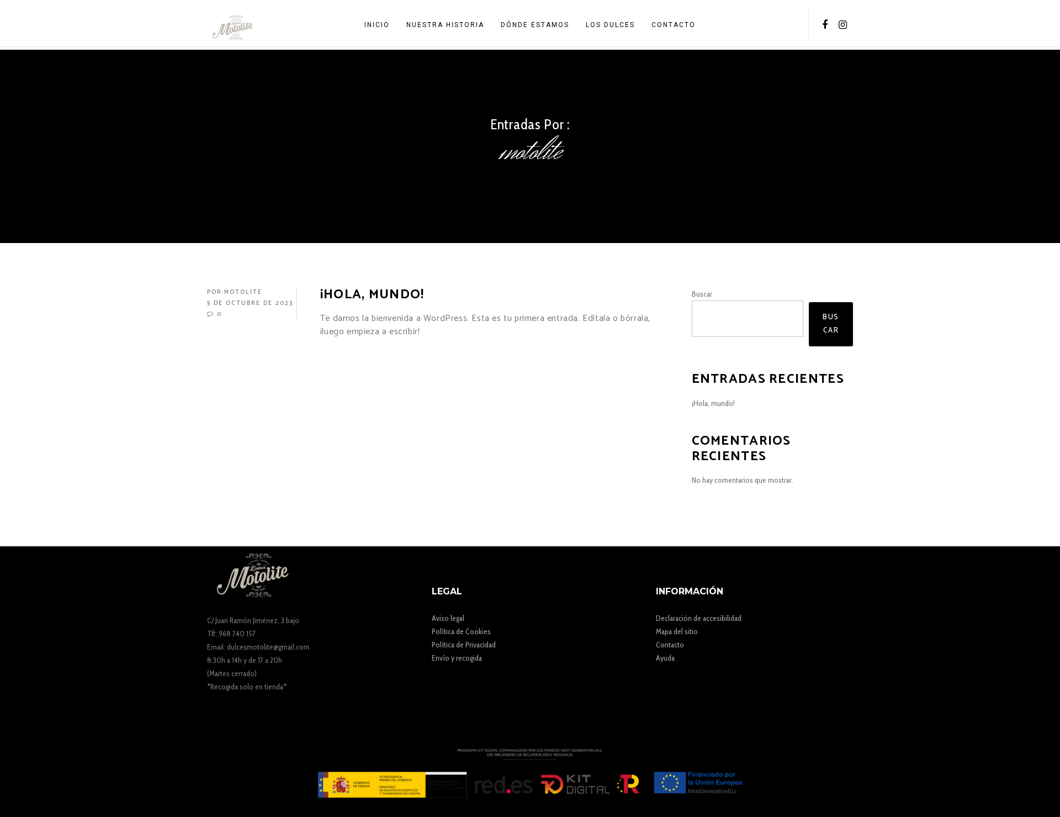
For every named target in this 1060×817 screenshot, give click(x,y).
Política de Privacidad (464, 645)
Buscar (702, 294)
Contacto (670, 645)
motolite (243, 292)
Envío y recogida (457, 658)
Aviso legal (448, 618)
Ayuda (665, 658)
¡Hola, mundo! (713, 403)
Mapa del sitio (677, 631)
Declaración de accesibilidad (698, 618)
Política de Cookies (461, 631)
